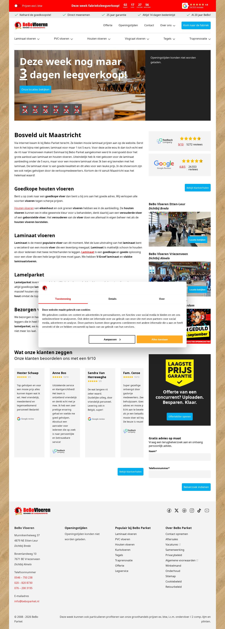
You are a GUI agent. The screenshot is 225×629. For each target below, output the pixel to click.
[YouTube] (207, 510)
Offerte (107, 25)
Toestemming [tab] (63, 298)
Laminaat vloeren (25, 38)
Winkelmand (173, 565)
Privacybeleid (174, 555)
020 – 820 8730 (23, 583)
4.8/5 (182, 167)
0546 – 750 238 (23, 577)
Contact (149, 25)
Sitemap (171, 576)
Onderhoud (173, 571)
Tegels (167, 38)
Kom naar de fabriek (196, 25)
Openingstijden (128, 25)
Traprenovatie (198, 38)
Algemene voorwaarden (181, 560)
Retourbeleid (174, 587)
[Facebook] (169, 510)
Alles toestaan (160, 339)
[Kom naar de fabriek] (180, 229)
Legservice (121, 571)
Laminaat (87, 252)
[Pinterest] (184, 510)
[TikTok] (199, 510)
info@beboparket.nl (26, 601)
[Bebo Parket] (30, 25)
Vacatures (172, 544)
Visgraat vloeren (135, 38)
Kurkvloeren (122, 550)
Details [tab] (113, 298)
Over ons (166, 25)
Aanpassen (110, 339)
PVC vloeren (122, 539)
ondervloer (182, 617)
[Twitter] (176, 510)
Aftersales (172, 539)
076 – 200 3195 (23, 588)
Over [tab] (162, 298)
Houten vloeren (97, 38)
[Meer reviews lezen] (165, 141)
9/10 (180, 144)
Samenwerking (175, 550)
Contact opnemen (177, 534)
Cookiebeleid (174, 581)
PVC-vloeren (61, 38)
